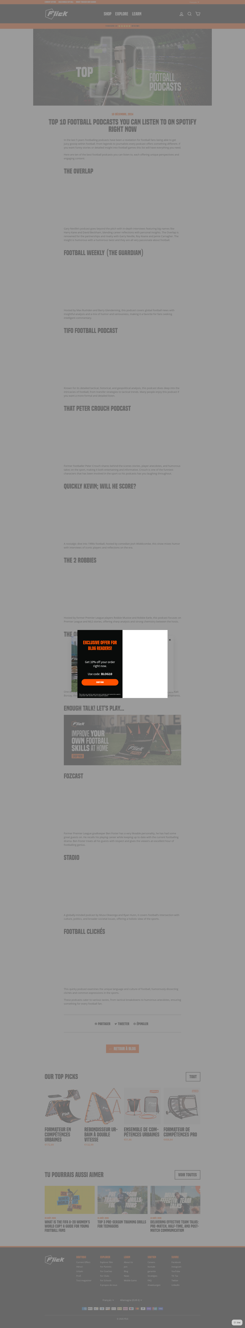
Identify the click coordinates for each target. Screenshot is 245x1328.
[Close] (164, 633)
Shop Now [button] (100, 682)
